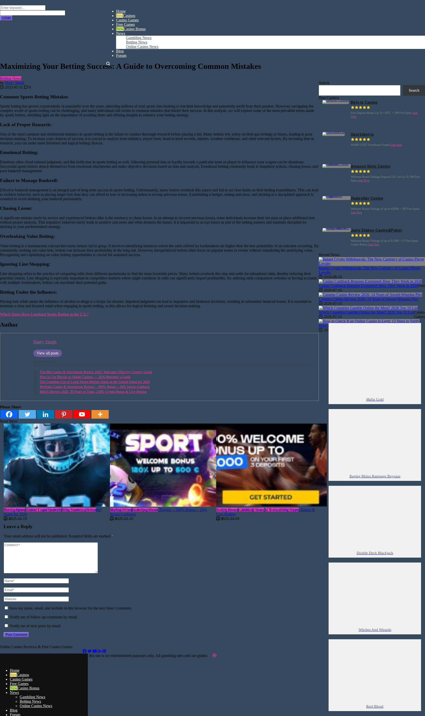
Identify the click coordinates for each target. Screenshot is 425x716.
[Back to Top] (214, 656)
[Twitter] (89, 651)
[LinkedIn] (99, 651)
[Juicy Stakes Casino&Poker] (336, 228)
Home (14, 670)
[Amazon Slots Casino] (336, 164)
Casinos (23, 675)
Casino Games (21, 679)
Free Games (19, 684)
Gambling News (32, 697)
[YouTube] (94, 651)
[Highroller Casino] (336, 196)
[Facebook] (85, 651)
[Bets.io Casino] (335, 100)
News (14, 692)
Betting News (10, 78)
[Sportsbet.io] (333, 132)
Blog (13, 710)
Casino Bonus (28, 688)
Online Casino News (36, 706)
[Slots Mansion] (44, 662)
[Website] (104, 651)
